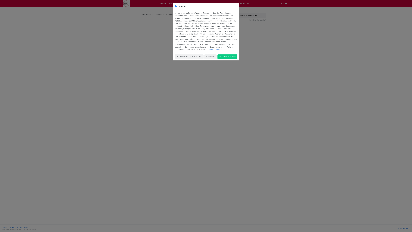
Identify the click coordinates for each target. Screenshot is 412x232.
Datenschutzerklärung (215, 50)
